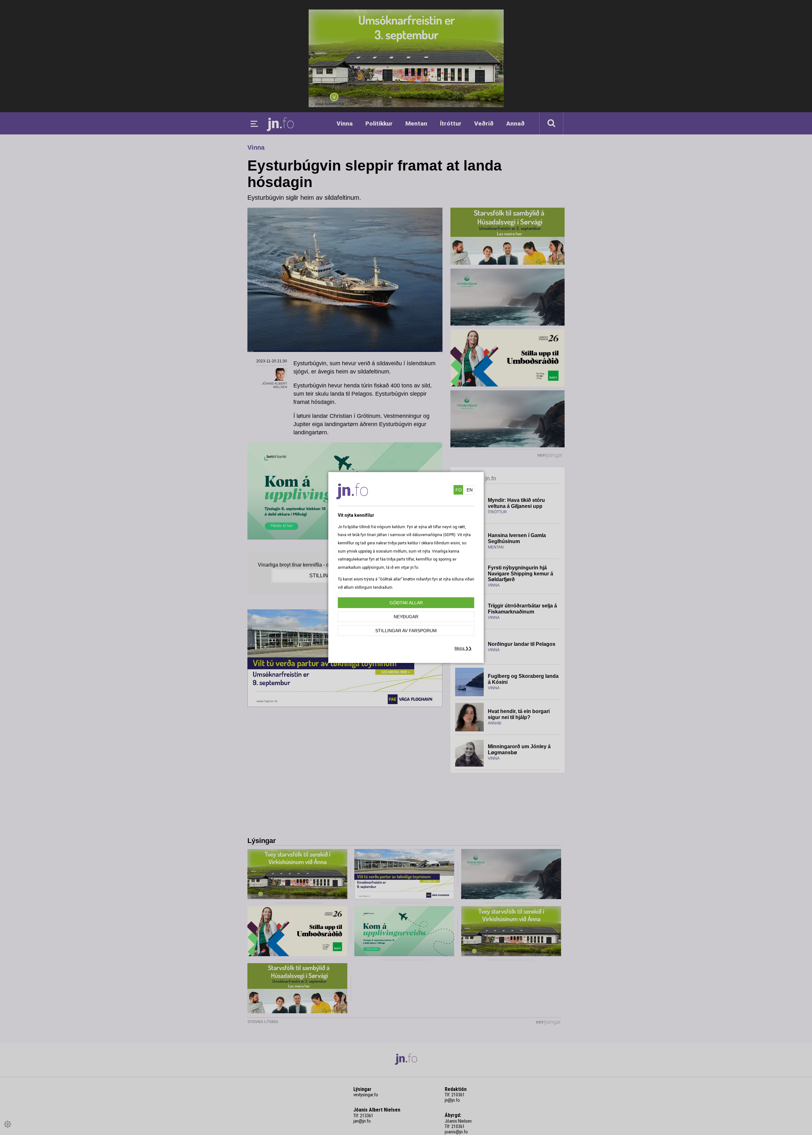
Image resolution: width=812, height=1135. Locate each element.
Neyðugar (406, 616)
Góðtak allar (406, 602)
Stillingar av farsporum (406, 630)
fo (458, 489)
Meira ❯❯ (463, 648)
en (470, 489)
